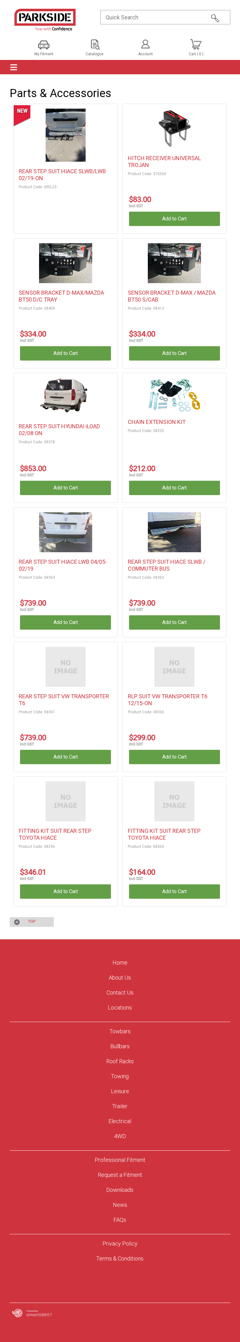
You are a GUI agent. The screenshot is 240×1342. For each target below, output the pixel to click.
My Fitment (43, 54)
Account (145, 54)
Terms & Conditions (119, 1258)
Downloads (119, 1190)
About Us (120, 977)
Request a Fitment (120, 1175)
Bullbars (120, 1046)
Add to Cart (174, 219)
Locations (120, 1007)
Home (120, 962)
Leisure (120, 1091)
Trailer (120, 1106)
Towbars (120, 1031)
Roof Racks (120, 1061)
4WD (120, 1136)
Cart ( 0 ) (196, 54)
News (120, 1205)
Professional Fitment (120, 1160)
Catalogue (94, 54)
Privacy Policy (120, 1243)
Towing (120, 1076)
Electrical (119, 1121)
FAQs (119, 1220)
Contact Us (120, 992)
